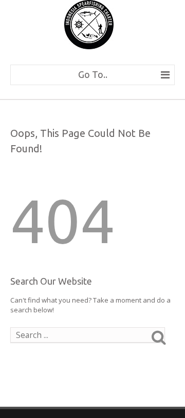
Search (166, 337)
